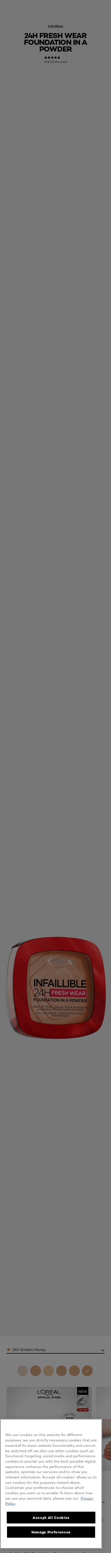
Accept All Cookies (51, 1517)
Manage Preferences (51, 1532)
